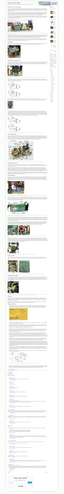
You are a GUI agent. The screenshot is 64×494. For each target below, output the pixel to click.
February (52, 87)
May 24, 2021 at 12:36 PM (12, 407)
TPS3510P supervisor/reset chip (31, 346)
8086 (55, 54)
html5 (52, 60)
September (52, 78)
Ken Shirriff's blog (14, 3)
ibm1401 (55, 60)
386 (50, 54)
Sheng (10, 373)
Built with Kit (20, 486)
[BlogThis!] (11, 369)
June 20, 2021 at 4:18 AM (12, 448)
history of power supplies (23, 301)
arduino (51, 56)
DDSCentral (10, 464)
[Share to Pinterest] (13, 369)
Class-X (25, 44)
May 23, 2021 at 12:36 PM (12, 384)
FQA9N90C (16, 327)
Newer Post (9, 472)
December (52, 76)
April (51, 85)
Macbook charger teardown (39, 301)
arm (52, 56)
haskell (50, 60)
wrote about (33, 298)
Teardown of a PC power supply (53, 84)
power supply (13, 370)
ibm (53, 60)
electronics (11, 370)
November (52, 77)
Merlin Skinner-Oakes (12, 440)
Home (27, 472)
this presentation (40, 334)
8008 (52, 54)
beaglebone (55, 56)
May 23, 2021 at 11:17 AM (12, 375)
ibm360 (50, 61)
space (55, 66)
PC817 (15, 338)
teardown (16, 370)
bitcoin (50, 57)
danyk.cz (29, 365)
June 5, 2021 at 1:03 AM (12, 438)
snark (53, 66)
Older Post (46, 472)
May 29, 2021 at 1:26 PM (12, 432)
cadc (53, 57)
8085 (54, 54)
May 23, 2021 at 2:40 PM (12, 388)
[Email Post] (8, 369)
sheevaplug (51, 66)
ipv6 (53, 61)
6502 (51, 54)
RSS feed (33, 302)
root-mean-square (41, 324)
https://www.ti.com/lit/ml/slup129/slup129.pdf (38, 441)
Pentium (54, 62)
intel (52, 61)
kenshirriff (27, 302)
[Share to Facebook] (12, 369)
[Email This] (10, 369)
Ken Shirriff (10, 415)
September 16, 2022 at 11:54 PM (13, 452)
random (55, 63)
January (52, 88)
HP (51, 60)
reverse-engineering (52, 65)
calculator (55, 57)
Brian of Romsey (11, 409)
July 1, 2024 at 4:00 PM (12, 469)
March (52, 86)
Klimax (10, 425)
